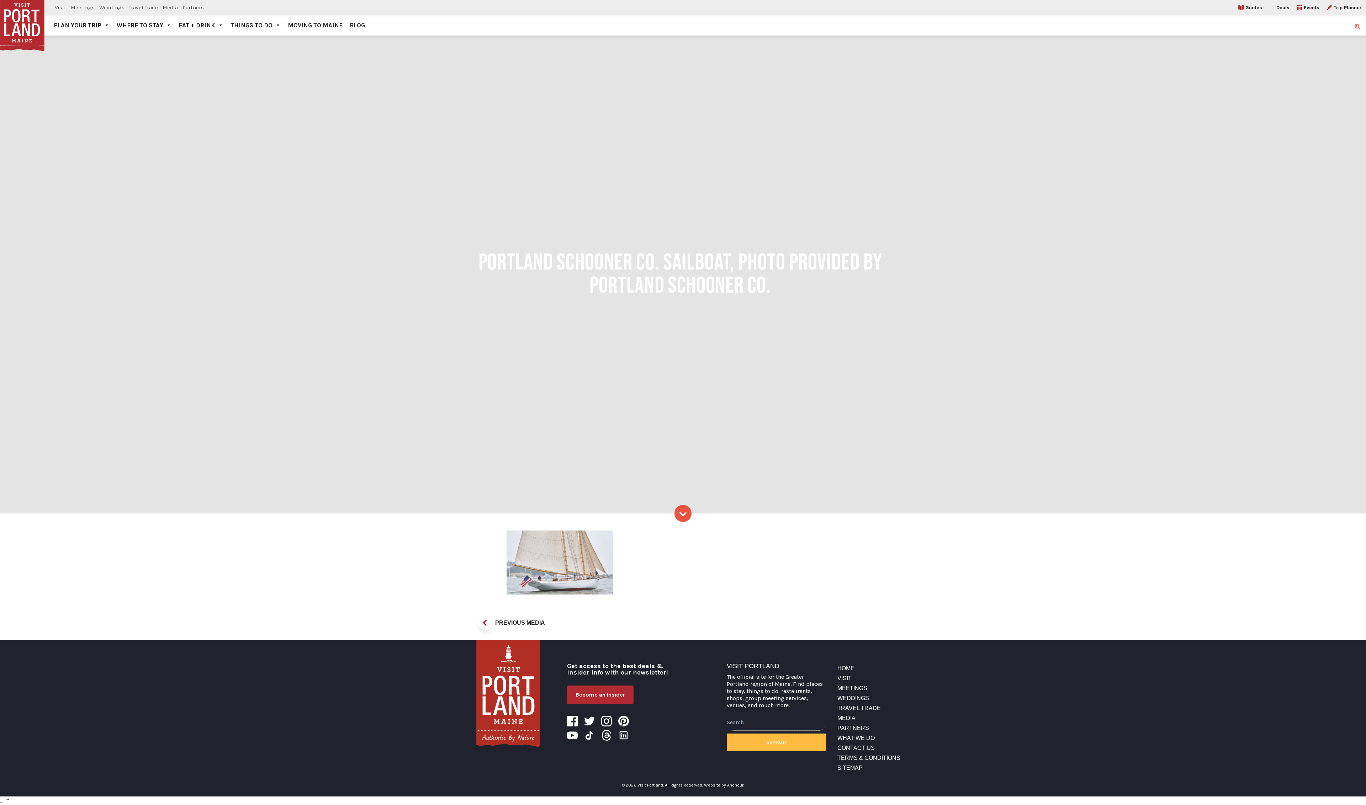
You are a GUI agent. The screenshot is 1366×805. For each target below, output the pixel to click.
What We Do (856, 738)
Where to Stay (140, 25)
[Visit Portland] (22, 18)
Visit (60, 7)
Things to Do (251, 25)
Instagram (606, 721)
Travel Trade (143, 7)
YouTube (572, 735)
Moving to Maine (315, 25)
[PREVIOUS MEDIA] (485, 623)
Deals (1283, 8)
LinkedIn (623, 735)
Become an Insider (600, 694)
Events (1311, 8)
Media (170, 7)
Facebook (572, 721)
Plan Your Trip (77, 25)
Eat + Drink (197, 25)
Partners (193, 7)
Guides (1253, 8)
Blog (357, 25)
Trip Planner (1348, 8)
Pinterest (623, 721)
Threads (606, 735)
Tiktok (589, 735)
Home (845, 668)
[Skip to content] (683, 513)
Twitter (589, 721)
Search (776, 742)
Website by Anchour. (724, 785)
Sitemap (850, 768)
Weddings (112, 7)
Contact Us (856, 748)
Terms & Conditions (868, 758)
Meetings (83, 7)
